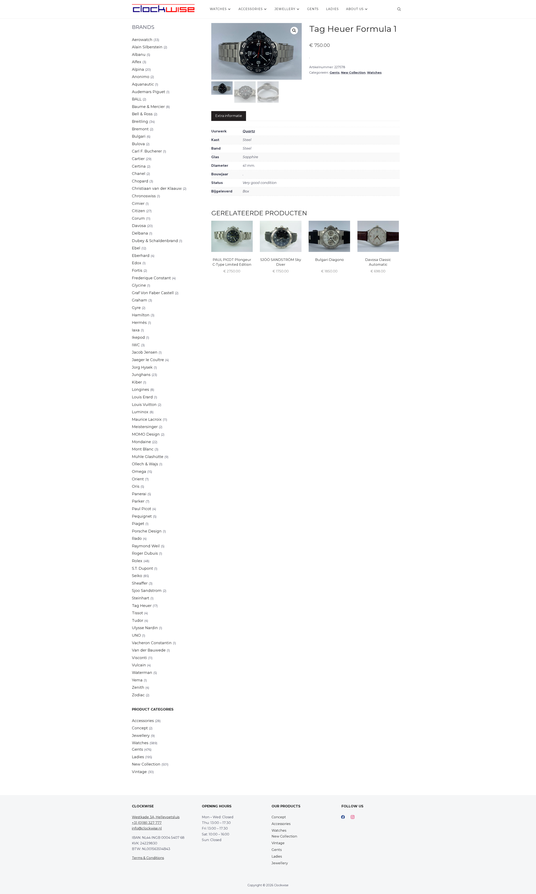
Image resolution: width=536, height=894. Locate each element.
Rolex (137, 561)
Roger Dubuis (145, 553)
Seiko (137, 575)
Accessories (250, 9)
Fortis (137, 270)
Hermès (139, 322)
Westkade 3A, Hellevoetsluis (155, 817)
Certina (139, 166)
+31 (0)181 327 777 (147, 823)
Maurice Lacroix (147, 419)
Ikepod (138, 337)
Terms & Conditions (148, 858)
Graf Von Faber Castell (153, 293)
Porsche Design (147, 531)
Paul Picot (141, 509)
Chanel (138, 173)
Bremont (140, 129)
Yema (137, 680)
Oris (135, 486)
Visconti (139, 657)
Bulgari (139, 136)
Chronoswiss (144, 196)
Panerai (139, 494)
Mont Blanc (142, 449)
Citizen (138, 211)
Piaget (138, 523)
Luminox (140, 412)
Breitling (140, 121)
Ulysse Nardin (145, 628)
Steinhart (140, 598)
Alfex (136, 62)
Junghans (141, 374)
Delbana (140, 233)
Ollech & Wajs (145, 464)
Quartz (249, 131)
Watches (218, 9)
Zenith (138, 687)
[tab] (228, 116)
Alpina (138, 69)
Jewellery (284, 9)
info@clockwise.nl (147, 828)
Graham (139, 300)
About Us (355, 9)
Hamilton (140, 315)
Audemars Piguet (148, 92)
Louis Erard (142, 397)
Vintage (139, 772)
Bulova (138, 144)
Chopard (140, 181)
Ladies (332, 9)
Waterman (142, 672)
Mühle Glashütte (147, 456)
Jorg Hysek (142, 367)
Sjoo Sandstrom (147, 590)
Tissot (137, 613)
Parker (138, 501)
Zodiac (138, 695)
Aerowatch (142, 39)
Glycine (139, 285)
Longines (140, 389)
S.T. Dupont (142, 568)
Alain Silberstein (147, 47)
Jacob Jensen (144, 352)
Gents (313, 9)
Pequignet (142, 516)
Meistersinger (145, 427)
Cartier (138, 158)
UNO (136, 635)
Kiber (137, 382)
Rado (137, 538)
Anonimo (140, 76)
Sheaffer (140, 583)
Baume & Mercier (148, 106)
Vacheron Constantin (152, 643)
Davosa (139, 225)
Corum (138, 218)
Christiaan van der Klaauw (157, 188)
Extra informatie (228, 116)
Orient (138, 479)
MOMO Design (146, 434)
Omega (139, 471)
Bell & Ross (142, 114)
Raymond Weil (146, 546)
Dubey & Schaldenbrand (155, 241)
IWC (136, 345)
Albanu (139, 54)
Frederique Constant (151, 278)
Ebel (136, 248)
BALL (137, 99)
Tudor (137, 620)
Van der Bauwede (149, 650)
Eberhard (140, 255)
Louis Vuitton (144, 404)
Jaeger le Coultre (148, 360)
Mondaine (141, 442)
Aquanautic (143, 84)
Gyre (136, 307)
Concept (140, 728)
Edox (136, 263)
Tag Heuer (142, 605)
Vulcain (139, 665)
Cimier (138, 203)
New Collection (353, 72)
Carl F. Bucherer (147, 151)
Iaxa (136, 330)
